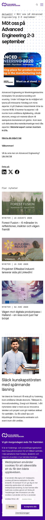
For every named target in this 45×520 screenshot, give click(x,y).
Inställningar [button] (22, 513)
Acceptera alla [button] (30, 507)
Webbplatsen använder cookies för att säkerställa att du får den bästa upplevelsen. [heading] (20, 467)
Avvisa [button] (11, 507)
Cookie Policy (27, 499)
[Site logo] (11, 4)
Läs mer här (7, 156)
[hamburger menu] (41, 4)
